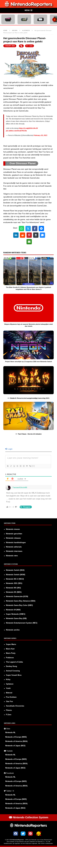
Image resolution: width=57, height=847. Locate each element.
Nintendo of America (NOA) (16, 741)
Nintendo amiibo (13, 630)
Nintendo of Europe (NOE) (16, 737)
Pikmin (9, 710)
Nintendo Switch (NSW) (15, 575)
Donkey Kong (11, 666)
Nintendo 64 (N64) (13, 610)
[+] (33, 466)
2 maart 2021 (10, 46)
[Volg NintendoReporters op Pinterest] (30, 833)
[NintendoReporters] (28, 6)
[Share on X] (28, 228)
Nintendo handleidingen (16, 542)
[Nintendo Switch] (24, 19)
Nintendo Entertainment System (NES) (21, 623)
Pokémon (10, 658)
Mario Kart (10, 649)
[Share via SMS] (42, 235)
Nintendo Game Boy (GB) (16, 618)
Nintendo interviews (14, 551)
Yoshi (8, 688)
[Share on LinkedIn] (16, 235)
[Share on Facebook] (34, 228)
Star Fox (9, 701)
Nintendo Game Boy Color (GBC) (19, 605)
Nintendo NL (10, 732)
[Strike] (17, 466)
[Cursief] (10, 466)
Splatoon (9, 684)
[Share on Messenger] (41, 228)
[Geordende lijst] (20, 466)
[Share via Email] (29, 241)
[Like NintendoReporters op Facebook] (15, 833)
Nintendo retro (12, 556)
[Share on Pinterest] (29, 235)
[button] (28, 10)
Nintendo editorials (14, 547)
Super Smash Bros (13, 675)
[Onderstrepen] (14, 466)
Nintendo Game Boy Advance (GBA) (20, 601)
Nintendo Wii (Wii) (13, 588)
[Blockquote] (26, 466)
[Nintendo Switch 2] (8, 19)
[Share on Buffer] (35, 235)
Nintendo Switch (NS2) (15, 570)
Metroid (9, 693)
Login (9, 449)
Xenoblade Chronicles (15, 706)
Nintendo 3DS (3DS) (14, 583)
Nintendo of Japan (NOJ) (15, 746)
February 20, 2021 (40, 135)
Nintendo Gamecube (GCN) (17, 596)
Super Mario (11, 644)
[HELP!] (38, 834)
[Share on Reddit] (22, 235)
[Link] (30, 466)
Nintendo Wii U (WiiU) (15, 579)
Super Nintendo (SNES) (15, 614)
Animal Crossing (13, 671)
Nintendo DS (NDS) (13, 592)
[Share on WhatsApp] (21, 228)
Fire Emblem (11, 697)
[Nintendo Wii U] (40, 19)
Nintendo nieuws (13, 529)
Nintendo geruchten (14, 534)
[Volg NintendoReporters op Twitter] (23, 833)
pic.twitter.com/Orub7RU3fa (16, 131)
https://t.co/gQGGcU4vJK (28, 128)
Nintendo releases (13, 538)
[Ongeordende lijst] (23, 466)
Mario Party (10, 653)
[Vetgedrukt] (7, 466)
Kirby (8, 679)
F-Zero (8, 715)
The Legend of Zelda (14, 662)
